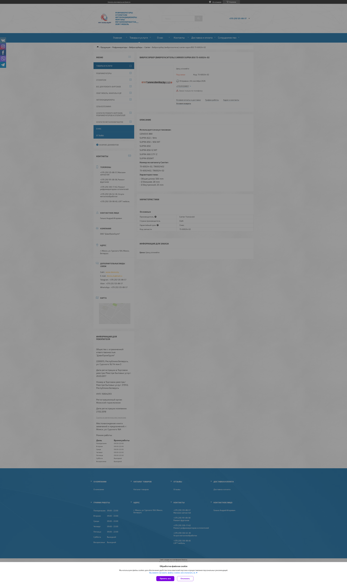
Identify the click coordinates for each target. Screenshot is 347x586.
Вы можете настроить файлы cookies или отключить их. (172, 573)
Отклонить (185, 579)
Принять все (165, 579)
